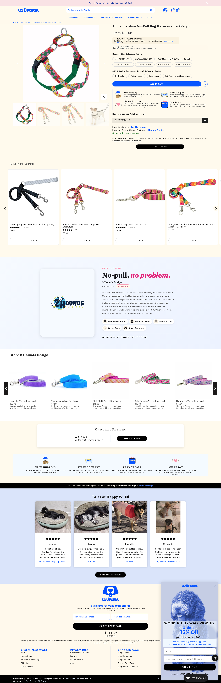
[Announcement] (110, 3)
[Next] (104, 63)
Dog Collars (123, 652)
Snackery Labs (72, 678)
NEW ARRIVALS (134, 17)
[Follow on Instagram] (110, 633)
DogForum (31, 681)
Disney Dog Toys (126, 663)
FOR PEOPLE (89, 17)
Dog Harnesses (139, 127)
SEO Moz (42, 681)
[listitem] (115, 321)
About (72, 663)
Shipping (25, 663)
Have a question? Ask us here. (128, 114)
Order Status (27, 667)
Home (15, 22)
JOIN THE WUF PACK (110, 626)
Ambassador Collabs (79, 652)
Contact (74, 656)
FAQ (23, 652)
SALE (148, 17)
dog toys (135, 641)
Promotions (26, 656)
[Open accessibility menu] (215, 658)
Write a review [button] (132, 438)
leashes (41, 641)
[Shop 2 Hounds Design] (67, 303)
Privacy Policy (76, 659)
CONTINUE (190, 667)
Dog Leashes (124, 659)
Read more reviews (110, 574)
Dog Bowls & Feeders (128, 667)
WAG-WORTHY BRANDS (111, 17)
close (14, 3)
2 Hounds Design (155, 130)
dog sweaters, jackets (112, 641)
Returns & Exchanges (31, 659)
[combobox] (107, 10)
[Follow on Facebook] (105, 633)
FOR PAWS (73, 17)
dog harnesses (31, 641)
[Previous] (17, 63)
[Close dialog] (215, 585)
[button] (32, 532)
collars (50, 641)
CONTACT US (111, 636)
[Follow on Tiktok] (115, 633)
